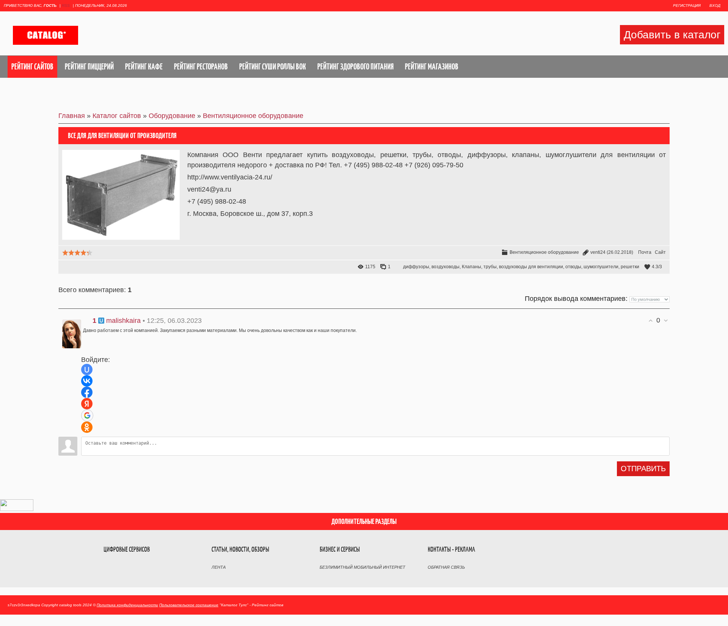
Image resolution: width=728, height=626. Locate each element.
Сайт (660, 252)
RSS (66, 5)
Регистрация (687, 5)
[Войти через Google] (87, 415)
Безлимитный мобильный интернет (362, 567)
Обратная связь (446, 567)
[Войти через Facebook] (87, 392)
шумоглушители (601, 266)
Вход (714, 5)
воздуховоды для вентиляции (531, 266)
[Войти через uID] (87, 369)
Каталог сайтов (117, 116)
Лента (219, 567)
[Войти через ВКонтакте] (87, 381)
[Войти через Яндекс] (87, 403)
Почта (644, 252)
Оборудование (172, 116)
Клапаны (471, 266)
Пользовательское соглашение (188, 605)
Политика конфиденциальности (127, 605)
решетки (630, 266)
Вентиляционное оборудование (253, 116)
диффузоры (416, 266)
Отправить (643, 468)
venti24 (598, 252)
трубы (490, 266)
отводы (573, 266)
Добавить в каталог (672, 35)
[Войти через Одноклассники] (87, 427)
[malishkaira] (69, 332)
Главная (71, 116)
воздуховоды (445, 266)
